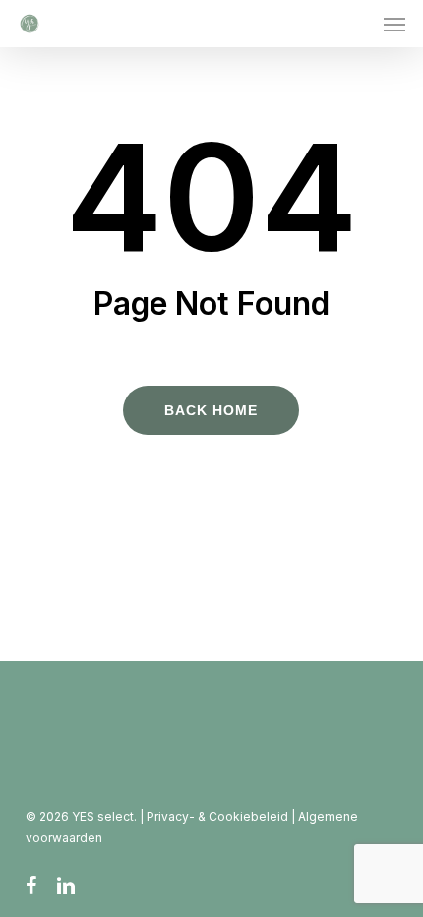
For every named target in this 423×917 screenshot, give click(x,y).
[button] (394, 23)
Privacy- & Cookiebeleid (219, 816)
